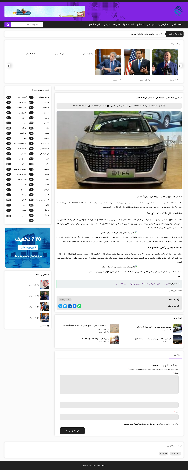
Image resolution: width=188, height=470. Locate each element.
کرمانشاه (16, 195)
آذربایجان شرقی (39, 97)
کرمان (39, 195)
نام (177, 400)
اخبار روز (116, 24)
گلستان (16, 200)
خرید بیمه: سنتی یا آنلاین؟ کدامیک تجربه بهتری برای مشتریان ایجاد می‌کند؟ (136, 34)
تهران (16, 138)
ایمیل (176, 412)
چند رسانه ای (40, 143)
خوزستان (16, 153)
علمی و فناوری (95, 24)
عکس (39, 174)
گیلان (39, 205)
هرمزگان (39, 215)
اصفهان (16, 118)
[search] (7, 24)
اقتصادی (140, 24)
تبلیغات (39, 138)
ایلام (39, 128)
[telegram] (65, 306)
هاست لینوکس (94, 465)
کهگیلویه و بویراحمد (39, 200)
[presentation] (180, 66)
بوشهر (39, 133)
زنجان (39, 159)
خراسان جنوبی (39, 148)
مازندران (39, 210)
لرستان (17, 205)
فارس (39, 179)
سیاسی (107, 24)
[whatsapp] (79, 306)
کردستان (16, 189)
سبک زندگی (16, 159)
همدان (16, 216)
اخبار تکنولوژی (16, 107)
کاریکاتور (39, 189)
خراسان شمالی (39, 153)
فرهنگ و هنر (16, 179)
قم (16, 184)
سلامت (39, 164)
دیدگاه (176, 373)
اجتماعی (39, 102)
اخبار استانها (128, 24)
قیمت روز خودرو (65, 299)
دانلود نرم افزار (175, 453)
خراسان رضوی (16, 148)
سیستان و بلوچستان (17, 169)
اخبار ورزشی (163, 24)
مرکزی (17, 210)
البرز (16, 123)
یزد (39, 220)
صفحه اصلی (177, 24)
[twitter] (60, 306)
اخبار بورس (39, 107)
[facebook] (74, 306)
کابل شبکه (163, 453)
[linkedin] (70, 306)
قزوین (39, 184)
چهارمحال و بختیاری (16, 143)
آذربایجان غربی (16, 97)
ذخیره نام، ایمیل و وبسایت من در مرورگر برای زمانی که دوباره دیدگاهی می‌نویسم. (150, 424)
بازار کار (16, 128)
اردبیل (39, 118)
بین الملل (151, 24)
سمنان (16, 164)
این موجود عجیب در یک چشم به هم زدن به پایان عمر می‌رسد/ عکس (142, 283)
